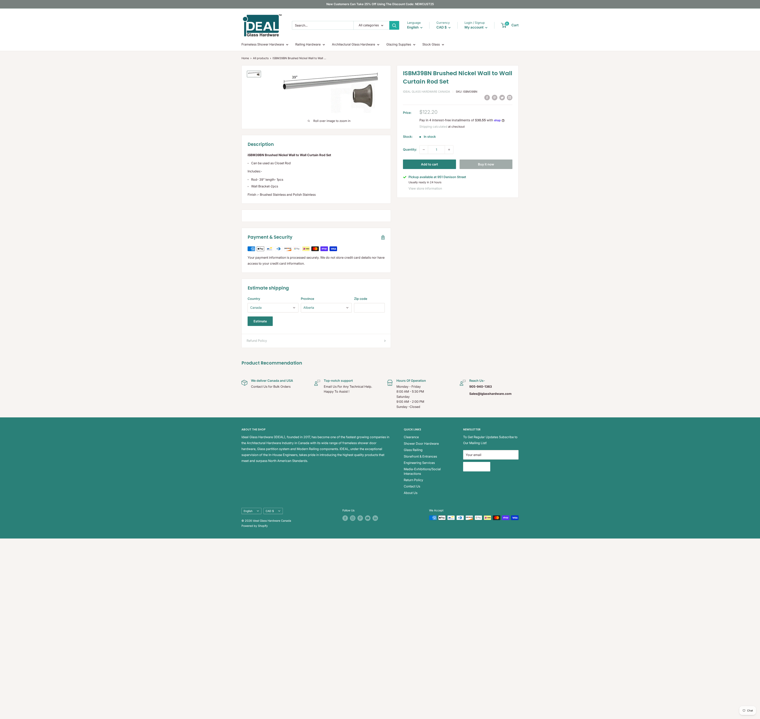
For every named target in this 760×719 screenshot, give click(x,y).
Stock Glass (431, 44)
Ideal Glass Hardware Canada (426, 91)
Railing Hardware (308, 44)
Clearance (411, 437)
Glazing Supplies (398, 44)
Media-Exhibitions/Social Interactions (422, 471)
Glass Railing (413, 450)
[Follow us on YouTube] (367, 518)
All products (261, 58)
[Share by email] (509, 97)
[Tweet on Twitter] (502, 97)
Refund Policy (257, 341)
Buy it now (486, 164)
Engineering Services (419, 463)
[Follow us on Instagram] (352, 518)
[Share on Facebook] (487, 97)
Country (254, 299)
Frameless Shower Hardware (262, 44)
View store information (425, 188)
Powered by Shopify (254, 525)
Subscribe (476, 467)
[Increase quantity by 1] (449, 149)
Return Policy (413, 480)
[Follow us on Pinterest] (360, 518)
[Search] (394, 25)
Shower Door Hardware (421, 443)
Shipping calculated (433, 126)
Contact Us (412, 486)
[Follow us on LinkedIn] (375, 518)
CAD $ (270, 511)
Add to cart (429, 164)
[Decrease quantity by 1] (424, 149)
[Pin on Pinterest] (494, 97)
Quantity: (410, 149)
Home (245, 58)
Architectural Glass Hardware (353, 44)
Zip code (360, 299)
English (248, 511)
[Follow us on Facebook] (345, 518)
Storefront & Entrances (420, 456)
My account (474, 27)
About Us (410, 493)
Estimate (260, 321)
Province (307, 299)
